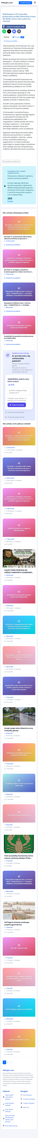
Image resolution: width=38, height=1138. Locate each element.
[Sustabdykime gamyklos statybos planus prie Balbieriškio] (19, 331)
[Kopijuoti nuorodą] (19, 31)
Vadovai (6, 1091)
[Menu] (35, 3)
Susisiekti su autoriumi (12, 161)
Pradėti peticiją (25, 3)
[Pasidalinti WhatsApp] (4, 31)
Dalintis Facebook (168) (15, 27)
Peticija (6, 37)
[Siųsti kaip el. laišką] (14, 31)
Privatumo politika (10, 41)
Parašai (18, 37)
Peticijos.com (7, 3)
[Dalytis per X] (9, 31)
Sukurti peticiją (18, 405)
